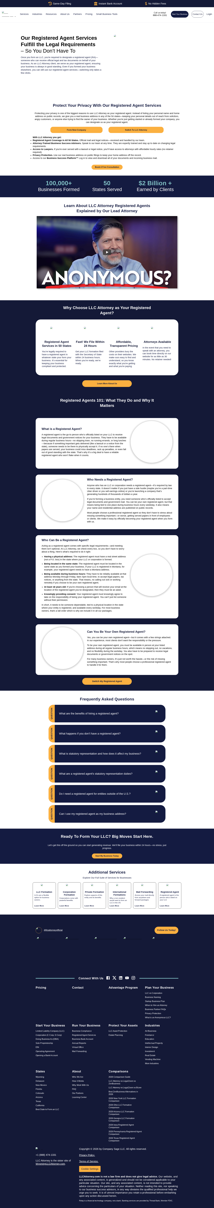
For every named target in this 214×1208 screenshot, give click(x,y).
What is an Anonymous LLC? (158, 1017)
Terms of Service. (88, 1161)
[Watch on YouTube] (127, 978)
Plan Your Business (159, 987)
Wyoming (40, 1077)
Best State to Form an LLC (47, 1109)
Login (209, 14)
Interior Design (151, 1047)
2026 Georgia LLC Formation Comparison (122, 1119)
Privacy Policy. (87, 1155)
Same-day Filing (62, 3)
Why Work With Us (80, 1085)
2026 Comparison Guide (119, 1077)
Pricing (41, 987)
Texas (38, 1101)
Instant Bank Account (110, 3)
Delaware (40, 1081)
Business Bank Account (82, 1039)
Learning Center (79, 1097)
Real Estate (150, 1055)
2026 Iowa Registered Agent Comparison (121, 1126)
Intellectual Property (154, 1043)
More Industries (152, 1063)
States (40, 1071)
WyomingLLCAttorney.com (50, 1163)
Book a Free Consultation (107, 167)
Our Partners (77, 1093)
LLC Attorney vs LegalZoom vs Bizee (125, 1088)
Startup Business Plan (155, 1001)
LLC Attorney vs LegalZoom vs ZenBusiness (122, 1082)
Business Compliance (82, 1031)
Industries (152, 1025)
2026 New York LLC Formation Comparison (122, 1099)
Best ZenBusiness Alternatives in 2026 (123, 1093)
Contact (78, 987)
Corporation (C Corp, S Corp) (49, 1035)
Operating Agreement (45, 1051)
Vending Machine (153, 1059)
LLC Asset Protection (118, 1031)
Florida (39, 1089)
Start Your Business (179, 14)
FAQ (74, 1089)
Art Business (150, 1031)
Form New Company (76, 130)
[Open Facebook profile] (108, 978)
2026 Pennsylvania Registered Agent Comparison (125, 1132)
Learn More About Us (107, 383)
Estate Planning (116, 1035)
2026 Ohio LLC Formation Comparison (120, 1106)
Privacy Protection (153, 1013)
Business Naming (153, 997)
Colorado (40, 1093)
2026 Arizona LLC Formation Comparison (121, 1113)
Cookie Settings (89, 1169)
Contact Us (197, 14)
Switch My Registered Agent (107, 681)
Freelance (149, 1035)
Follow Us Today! (166, 930)
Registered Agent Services (84, 1035)
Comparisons (118, 1071)
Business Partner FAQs (155, 1009)
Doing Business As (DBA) (47, 1039)
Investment (150, 1051)
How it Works (78, 1081)
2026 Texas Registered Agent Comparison (122, 1139)
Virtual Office (77, 1047)
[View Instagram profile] (133, 978)
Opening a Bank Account (47, 1055)
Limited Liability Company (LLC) (50, 1031)
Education (149, 1039)
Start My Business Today (107, 856)
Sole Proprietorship (44, 1043)
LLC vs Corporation (153, 993)
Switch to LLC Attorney (136, 130)
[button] (112, 713)
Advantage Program (123, 987)
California (40, 1105)
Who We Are (77, 1077)
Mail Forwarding (79, 1051)
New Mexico (41, 1085)
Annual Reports (79, 1043)
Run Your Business (86, 1025)
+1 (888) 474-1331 (46, 1155)
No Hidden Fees (157, 3)
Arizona (39, 1097)
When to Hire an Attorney (156, 1005)
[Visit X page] (114, 978)
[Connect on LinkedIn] (121, 978)
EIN (37, 1047)
